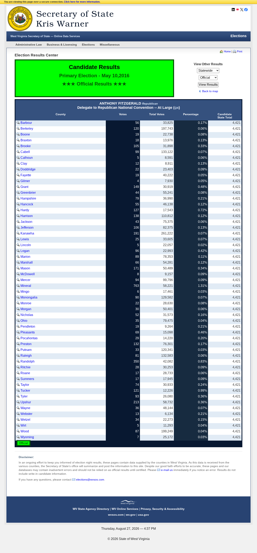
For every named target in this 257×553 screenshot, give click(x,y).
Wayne (25, 408)
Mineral (25, 285)
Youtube (237, 9)
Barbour (26, 122)
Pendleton (27, 326)
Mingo (24, 291)
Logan (25, 251)
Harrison (26, 216)
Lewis (24, 239)
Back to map (210, 91)
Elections (88, 44)
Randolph (27, 361)
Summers (27, 379)
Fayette (25, 175)
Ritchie (25, 367)
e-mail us (167, 470)
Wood (24, 431)
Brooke (25, 146)
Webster (26, 414)
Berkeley (26, 128)
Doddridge (28, 169)
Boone (25, 134)
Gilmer (25, 181)
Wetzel (25, 419)
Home (227, 51)
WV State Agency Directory (91, 508)
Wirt (23, 425)
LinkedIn (233, 9)
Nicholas (26, 315)
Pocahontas (29, 338)
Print (239, 51)
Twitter (241, 9)
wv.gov (131, 514)
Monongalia (28, 297)
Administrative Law (28, 44)
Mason (25, 268)
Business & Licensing (62, 44)
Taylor (24, 384)
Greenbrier (28, 192)
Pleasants (27, 332)
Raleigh (26, 355)
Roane (25, 373)
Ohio (23, 320)
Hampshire (28, 198)
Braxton (26, 140)
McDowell (27, 274)
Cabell (25, 152)
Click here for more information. (82, 1)
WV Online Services (125, 508)
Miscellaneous (110, 44)
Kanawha (27, 233)
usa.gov (143, 514)
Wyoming (27, 437)
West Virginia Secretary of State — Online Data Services (45, 36)
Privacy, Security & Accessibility (163, 508)
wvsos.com (115, 514)
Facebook (246, 9)
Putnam (26, 349)
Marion (25, 256)
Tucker (25, 390)
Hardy (24, 210)
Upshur (25, 402)
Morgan (25, 309)
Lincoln (25, 245)
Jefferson (27, 227)
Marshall (26, 262)
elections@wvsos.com (90, 479)
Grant (24, 186)
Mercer (25, 280)
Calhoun (26, 157)
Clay (23, 163)
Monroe (25, 303)
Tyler (24, 396)
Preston (26, 344)
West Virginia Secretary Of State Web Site (58, 18)
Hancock (26, 204)
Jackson (26, 221)
